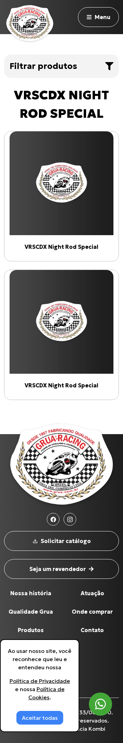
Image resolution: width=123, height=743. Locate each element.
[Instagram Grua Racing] (70, 519)
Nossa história (30, 593)
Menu (102, 17)
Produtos (31, 630)
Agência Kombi (85, 728)
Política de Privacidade (40, 680)
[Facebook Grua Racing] (53, 519)
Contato (92, 630)
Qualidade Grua (31, 611)
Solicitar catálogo (66, 541)
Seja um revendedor (57, 569)
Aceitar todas (40, 717)
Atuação (92, 593)
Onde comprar (92, 611)
